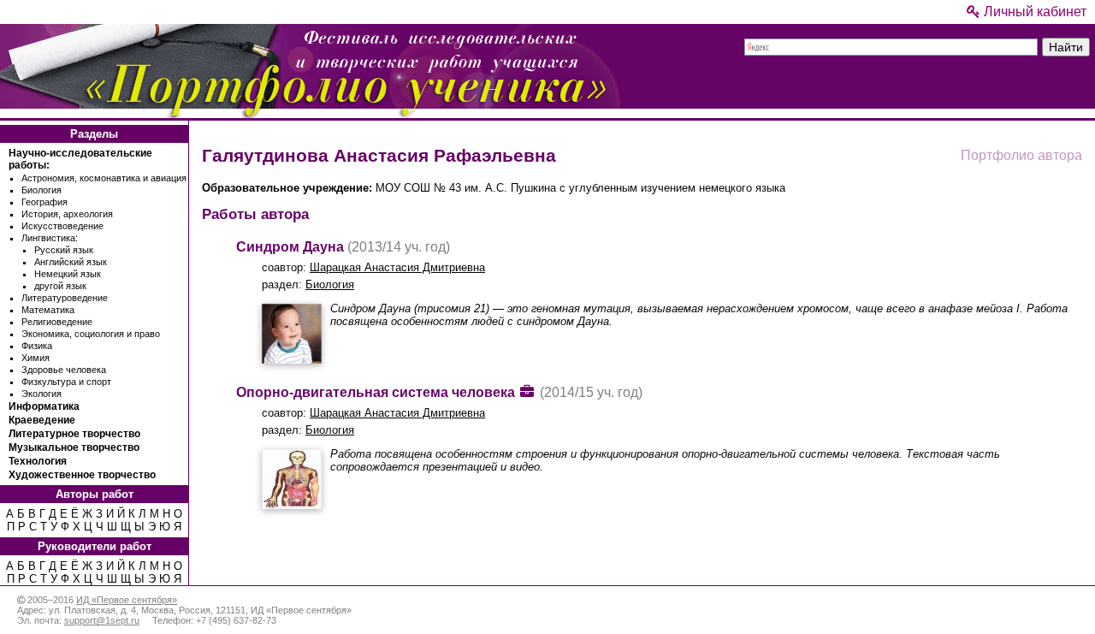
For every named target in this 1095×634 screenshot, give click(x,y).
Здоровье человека (63, 369)
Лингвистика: (49, 238)
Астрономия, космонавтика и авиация (103, 178)
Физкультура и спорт (66, 381)
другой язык (60, 286)
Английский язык (70, 262)
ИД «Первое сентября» (126, 600)
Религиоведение (56, 322)
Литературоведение (64, 298)
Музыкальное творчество (74, 447)
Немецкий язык (67, 274)
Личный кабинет (1033, 11)
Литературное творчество (74, 434)
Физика (36, 346)
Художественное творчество (82, 475)
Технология (38, 461)
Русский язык (63, 250)
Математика (47, 310)
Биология (41, 190)
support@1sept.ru (101, 620)
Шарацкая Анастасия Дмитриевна (397, 267)
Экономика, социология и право (90, 334)
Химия (35, 358)
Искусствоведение (62, 226)
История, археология (67, 214)
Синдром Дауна (290, 247)
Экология (41, 393)
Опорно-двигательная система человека (375, 392)
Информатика (44, 406)
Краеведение (42, 420)
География (44, 202)
